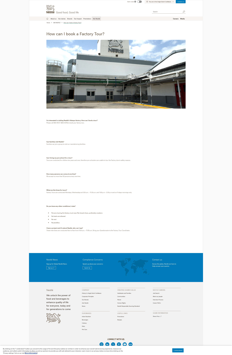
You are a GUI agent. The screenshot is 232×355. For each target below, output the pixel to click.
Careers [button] (175, 19)
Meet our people (157, 296)
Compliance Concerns (93, 259)
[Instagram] (101, 344)
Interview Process (158, 299)
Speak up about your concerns (93, 264)
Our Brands (85, 299)
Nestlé (52, 259)
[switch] (139, 2)
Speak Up (87, 268)
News (83, 306)
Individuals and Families (124, 293)
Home (47, 19)
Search (184, 11)
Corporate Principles (88, 296)
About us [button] (53, 19)
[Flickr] (130, 344)
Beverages (85, 320)
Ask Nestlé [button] (96, 19)
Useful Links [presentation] (122, 313)
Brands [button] (69, 19)
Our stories (62, 19)
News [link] (55, 259)
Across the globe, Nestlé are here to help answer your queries (164, 265)
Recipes (119, 320)
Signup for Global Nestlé (56, 264)
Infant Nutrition (86, 316)
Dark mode (130, 1)
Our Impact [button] (78, 19)
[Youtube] (125, 344)
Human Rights (121, 303)
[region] (116, 350)
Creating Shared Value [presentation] (126, 290)
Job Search (156, 293)
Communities (121, 296)
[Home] (62, 9)
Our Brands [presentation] (86, 313)
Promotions (87, 19)
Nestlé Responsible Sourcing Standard (128, 306)
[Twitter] (113, 344)
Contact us (181, 1)
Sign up (50, 268)
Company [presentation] (85, 290)
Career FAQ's (157, 303)
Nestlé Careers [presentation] (159, 290)
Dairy (83, 326)
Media (182, 19)
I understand (178, 350)
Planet (119, 299)
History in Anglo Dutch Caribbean (91, 293)
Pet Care (84, 329)
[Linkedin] (107, 344)
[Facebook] (119, 344)
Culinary (84, 323)
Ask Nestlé (85, 303)
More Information (31, 353)
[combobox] (166, 11)
